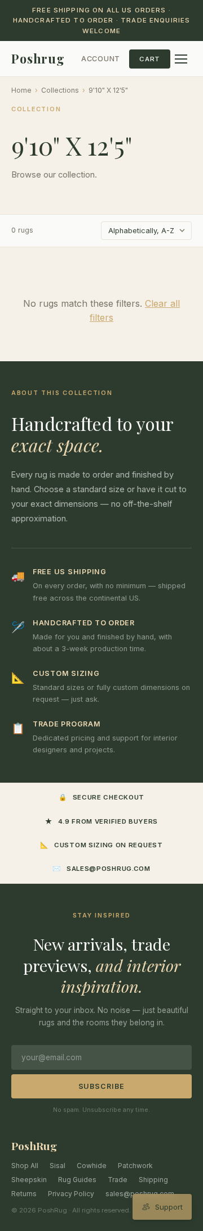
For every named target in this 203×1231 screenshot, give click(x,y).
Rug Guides (77, 1179)
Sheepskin (29, 1179)
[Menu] (181, 59)
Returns (24, 1193)
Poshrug (38, 58)
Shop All (24, 1165)
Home (21, 90)
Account (100, 58)
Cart (149, 59)
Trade (117, 1179)
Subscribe (101, 1086)
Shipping (153, 1179)
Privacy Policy (71, 1193)
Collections (60, 90)
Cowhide (92, 1165)
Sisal (57, 1165)
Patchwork (135, 1165)
